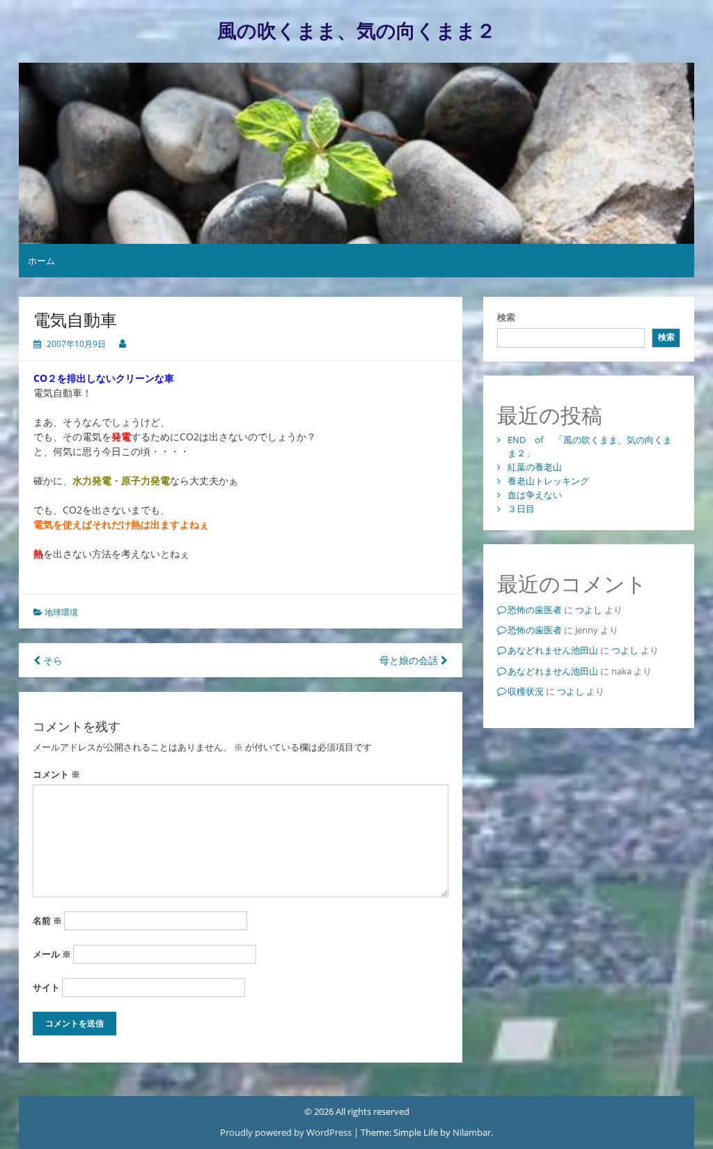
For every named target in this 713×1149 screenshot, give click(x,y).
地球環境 (61, 612)
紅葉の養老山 (535, 467)
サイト (46, 987)
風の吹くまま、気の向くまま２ (356, 31)
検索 (506, 317)
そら (51, 660)
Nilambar (472, 1132)
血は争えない (535, 494)
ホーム (41, 260)
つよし (588, 609)
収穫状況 (526, 691)
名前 (47, 920)
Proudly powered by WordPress (287, 1132)
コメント (56, 774)
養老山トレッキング (548, 481)
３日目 (521, 508)
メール (52, 954)
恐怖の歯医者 (535, 609)
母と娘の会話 (410, 660)
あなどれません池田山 (553, 650)
